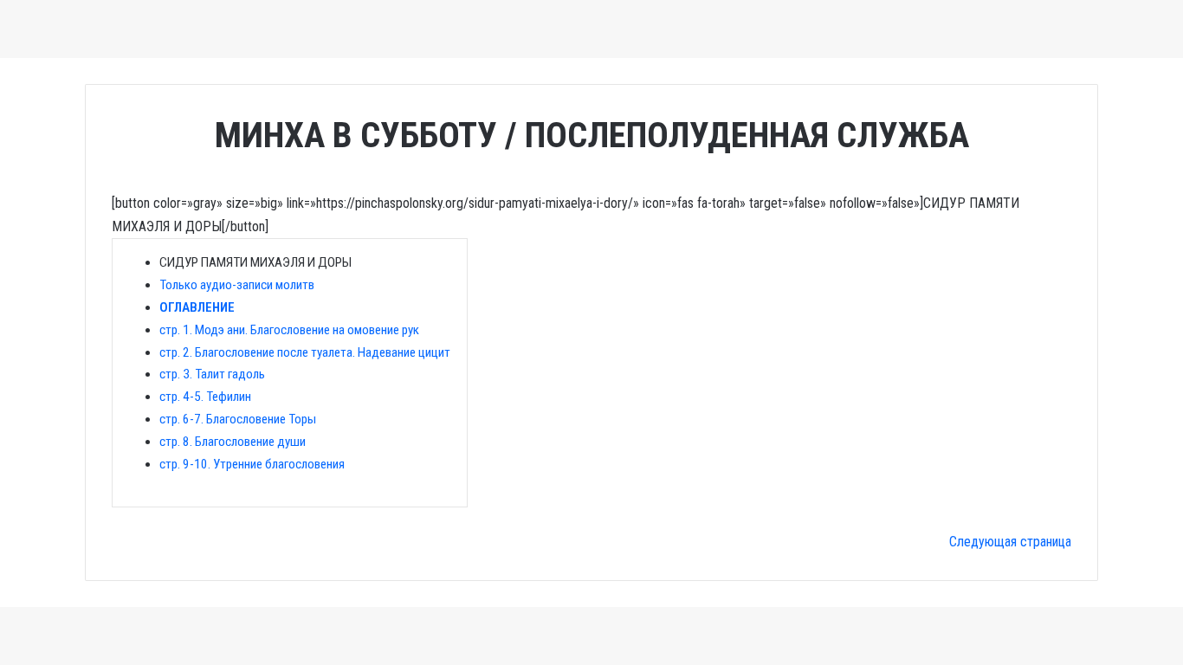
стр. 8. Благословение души (232, 441)
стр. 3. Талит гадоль (212, 374)
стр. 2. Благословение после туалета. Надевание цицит (304, 352)
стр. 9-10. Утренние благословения (252, 464)
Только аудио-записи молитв (236, 285)
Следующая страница (1010, 541)
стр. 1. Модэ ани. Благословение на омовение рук (289, 330)
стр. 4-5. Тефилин (205, 396)
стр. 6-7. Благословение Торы (237, 419)
